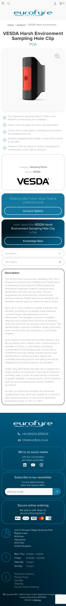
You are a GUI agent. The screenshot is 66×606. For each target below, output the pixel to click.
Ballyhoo (37, 600)
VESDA (37, 172)
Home (10, 24)
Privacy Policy (21, 577)
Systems (21, 24)
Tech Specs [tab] (11, 261)
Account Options (33, 211)
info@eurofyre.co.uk (35, 440)
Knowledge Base (33, 241)
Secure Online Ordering (26, 586)
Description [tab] (11, 253)
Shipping (18, 583)
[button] (57, 56)
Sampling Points (38, 167)
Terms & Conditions (24, 573)
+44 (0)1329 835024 (35, 434)
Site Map (18, 580)
